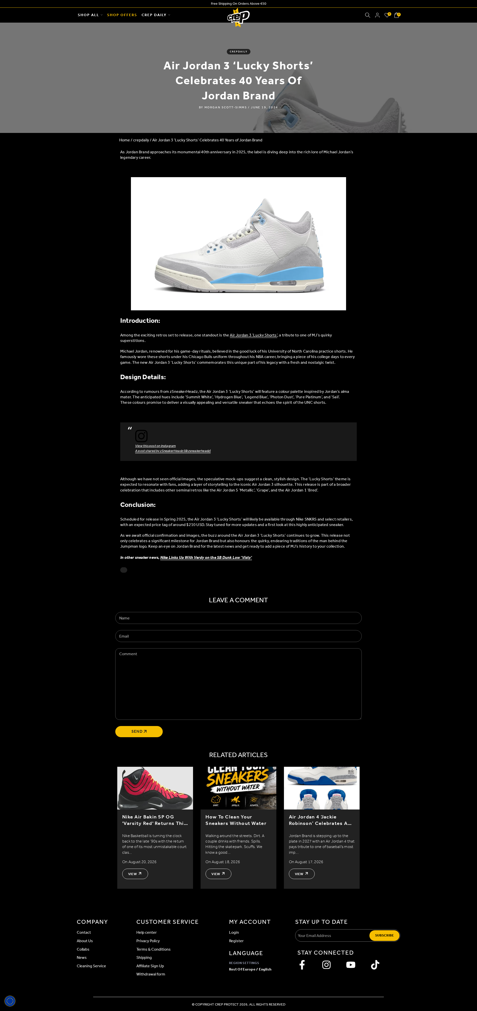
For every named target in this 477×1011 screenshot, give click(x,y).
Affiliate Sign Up (150, 966)
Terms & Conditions (153, 949)
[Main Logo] (238, 15)
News (82, 957)
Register (236, 940)
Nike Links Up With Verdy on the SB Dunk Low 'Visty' (206, 557)
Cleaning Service (91, 966)
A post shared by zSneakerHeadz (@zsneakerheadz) (173, 451)
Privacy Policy (148, 940)
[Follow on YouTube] (351, 965)
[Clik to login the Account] (377, 15)
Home (124, 140)
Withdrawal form (150, 974)
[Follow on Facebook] (302, 965)
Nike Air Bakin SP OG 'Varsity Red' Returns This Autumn (154, 819)
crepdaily (238, 51)
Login (234, 932)
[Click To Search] (367, 15)
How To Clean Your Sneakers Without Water (236, 819)
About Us (85, 940)
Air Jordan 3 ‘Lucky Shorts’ (253, 335)
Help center (146, 932)
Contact (84, 932)
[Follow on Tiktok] (375, 965)
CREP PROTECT (227, 1004)
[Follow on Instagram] (326, 965)
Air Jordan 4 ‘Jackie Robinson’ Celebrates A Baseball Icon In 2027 (318, 819)
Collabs (83, 949)
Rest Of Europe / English (250, 969)
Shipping (144, 957)
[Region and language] (9, 1001)
